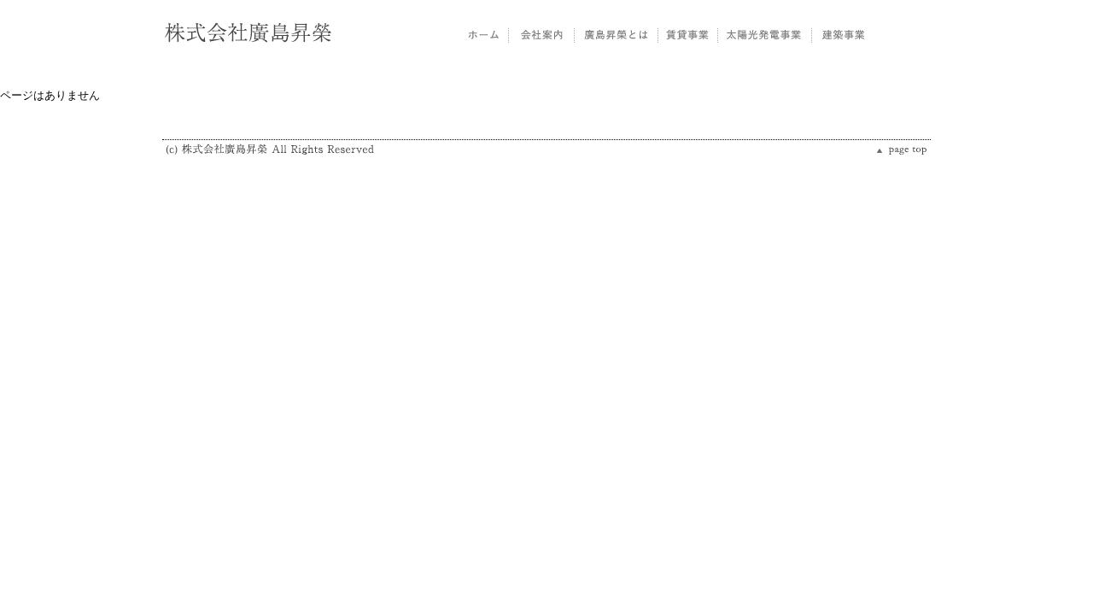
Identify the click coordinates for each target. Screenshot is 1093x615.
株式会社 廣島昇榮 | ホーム (484, 34)
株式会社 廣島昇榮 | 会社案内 (541, 34)
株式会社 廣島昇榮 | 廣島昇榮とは (616, 34)
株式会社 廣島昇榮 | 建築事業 (842, 34)
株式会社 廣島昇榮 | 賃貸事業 (687, 34)
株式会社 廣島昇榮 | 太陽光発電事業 (764, 34)
